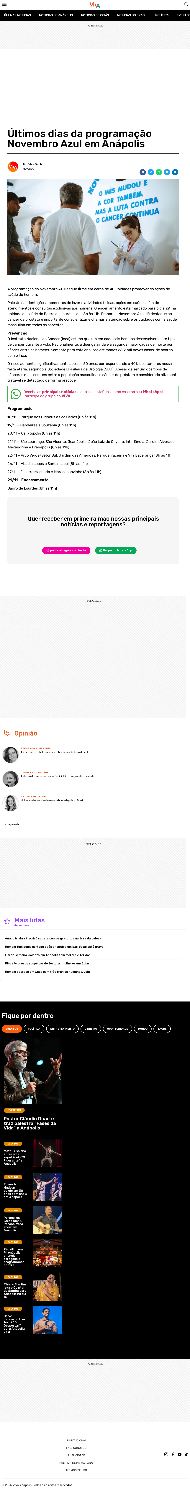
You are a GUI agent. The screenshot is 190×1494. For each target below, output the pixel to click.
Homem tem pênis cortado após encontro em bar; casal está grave (54, 947)
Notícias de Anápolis (56, 15)
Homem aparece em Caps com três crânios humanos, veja (47, 972)
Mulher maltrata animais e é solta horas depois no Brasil (52, 800)
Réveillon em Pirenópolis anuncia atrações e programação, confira (14, 1257)
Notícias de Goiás (95, 15)
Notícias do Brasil (132, 15)
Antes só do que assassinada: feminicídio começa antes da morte (57, 776)
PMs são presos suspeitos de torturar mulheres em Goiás (47, 963)
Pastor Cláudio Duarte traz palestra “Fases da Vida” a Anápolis (30, 1123)
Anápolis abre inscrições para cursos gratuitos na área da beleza (53, 938)
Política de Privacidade (76, 1462)
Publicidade (76, 1455)
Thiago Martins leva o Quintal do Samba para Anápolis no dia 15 (15, 1290)
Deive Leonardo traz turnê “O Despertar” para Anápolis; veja (15, 1324)
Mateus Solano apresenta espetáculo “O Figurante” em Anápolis (15, 1157)
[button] (143, 172)
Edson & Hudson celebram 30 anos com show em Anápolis (15, 1190)
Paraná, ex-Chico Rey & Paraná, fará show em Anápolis (13, 1224)
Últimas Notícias (17, 15)
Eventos (14, 1110)
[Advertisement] (95, 76)
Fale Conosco (76, 1447)
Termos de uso (76, 1470)
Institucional (76, 1440)
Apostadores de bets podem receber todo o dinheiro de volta (55, 752)
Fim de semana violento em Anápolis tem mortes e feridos (48, 955)
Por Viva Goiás (33, 164)
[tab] (12, 1029)
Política (162, 15)
